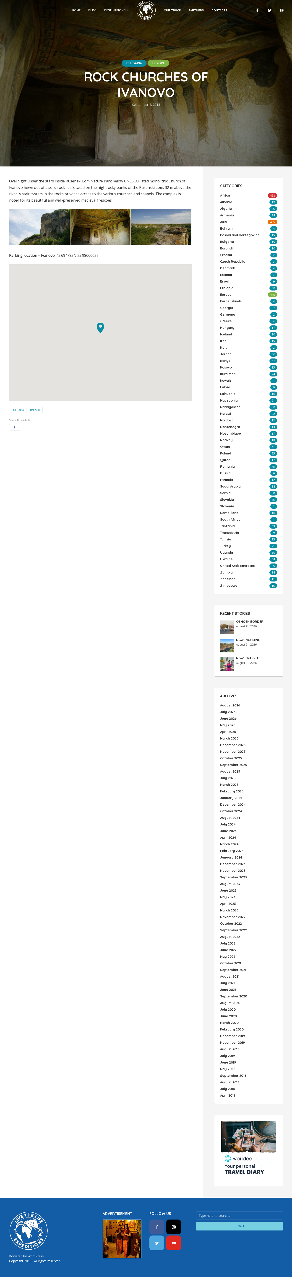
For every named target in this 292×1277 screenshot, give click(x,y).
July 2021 (227, 983)
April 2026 (228, 732)
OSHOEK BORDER (249, 622)
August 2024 (230, 818)
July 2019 (227, 1056)
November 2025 (233, 752)
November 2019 (232, 1043)
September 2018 (233, 1076)
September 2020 (233, 996)
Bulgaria (134, 63)
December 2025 (233, 745)
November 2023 (232, 871)
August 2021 (229, 976)
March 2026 (229, 738)
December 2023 (232, 864)
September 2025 (233, 765)
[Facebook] (156, 1227)
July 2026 (227, 712)
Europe (158, 63)
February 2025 (232, 791)
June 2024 (228, 831)
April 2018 (227, 1095)
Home (76, 10)
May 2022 (227, 957)
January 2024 (231, 857)
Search (239, 1226)
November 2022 (232, 917)
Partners (196, 10)
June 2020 (228, 1016)
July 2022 (227, 943)
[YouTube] (173, 1242)
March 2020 (229, 1023)
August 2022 (230, 937)
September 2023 (233, 877)
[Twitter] (156, 1242)
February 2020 (232, 1029)
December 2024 (233, 804)
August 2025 (230, 771)
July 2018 (227, 1089)
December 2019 (232, 1036)
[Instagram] (173, 1227)
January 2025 (231, 798)
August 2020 (230, 1003)
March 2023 (229, 910)
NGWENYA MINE (248, 640)
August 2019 (229, 1049)
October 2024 (231, 811)
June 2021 (228, 990)
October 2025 (231, 758)
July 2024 (228, 824)
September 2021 (233, 970)
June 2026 (228, 718)
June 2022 (228, 950)
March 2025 (229, 785)
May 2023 (227, 897)
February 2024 (232, 851)
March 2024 (229, 844)
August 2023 (230, 884)
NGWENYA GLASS (249, 658)
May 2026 (227, 725)
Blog (92, 10)
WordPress (36, 1256)
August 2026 (230, 705)
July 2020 (228, 1009)
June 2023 (228, 890)
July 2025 (228, 778)
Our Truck (172, 10)
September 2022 (233, 930)
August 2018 (229, 1082)
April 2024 (228, 838)
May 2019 (227, 1069)
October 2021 (230, 963)
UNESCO (35, 410)
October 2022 (231, 923)
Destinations (114, 10)
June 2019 (228, 1062)
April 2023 (228, 904)
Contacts (219, 10)
